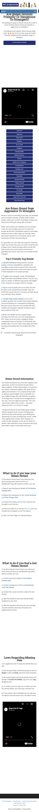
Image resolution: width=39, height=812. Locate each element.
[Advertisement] (19, 66)
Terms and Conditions (14, 809)
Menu (3, 11)
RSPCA (26, 509)
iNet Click (23, 805)
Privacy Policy (27, 809)
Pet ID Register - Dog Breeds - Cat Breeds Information (19, 801)
